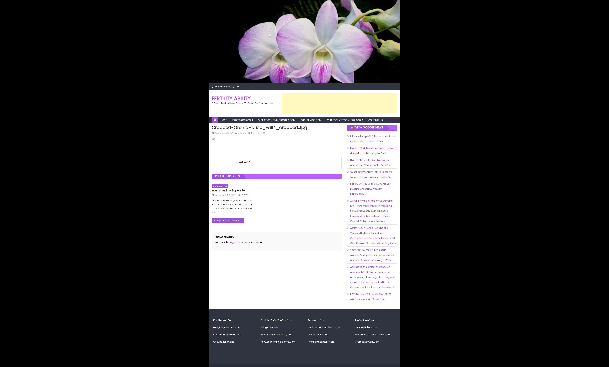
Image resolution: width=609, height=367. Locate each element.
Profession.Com (316, 320)
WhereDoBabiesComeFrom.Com (345, 120)
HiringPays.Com (269, 327)
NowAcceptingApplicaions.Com (278, 341)
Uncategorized (220, 186)
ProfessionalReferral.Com (227, 334)
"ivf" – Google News (368, 127)
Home (224, 120)
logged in (235, 242)
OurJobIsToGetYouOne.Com (276, 320)
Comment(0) (258, 132)
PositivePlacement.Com (321, 341)
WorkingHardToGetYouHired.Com (373, 334)
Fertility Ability (231, 98)
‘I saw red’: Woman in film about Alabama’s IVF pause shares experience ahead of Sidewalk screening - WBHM (372, 255)
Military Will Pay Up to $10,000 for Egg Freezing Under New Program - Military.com (370, 189)
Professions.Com (242, 120)
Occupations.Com (223, 341)
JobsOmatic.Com (318, 334)
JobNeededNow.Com (366, 327)
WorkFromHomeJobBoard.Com (276, 120)
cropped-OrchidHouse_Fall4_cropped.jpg (230, 220)
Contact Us (375, 120)
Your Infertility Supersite (228, 190)
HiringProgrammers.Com (227, 327)
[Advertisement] (339, 103)
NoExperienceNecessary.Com (277, 334)
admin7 (242, 132)
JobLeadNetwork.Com (367, 341)
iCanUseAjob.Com (311, 120)
